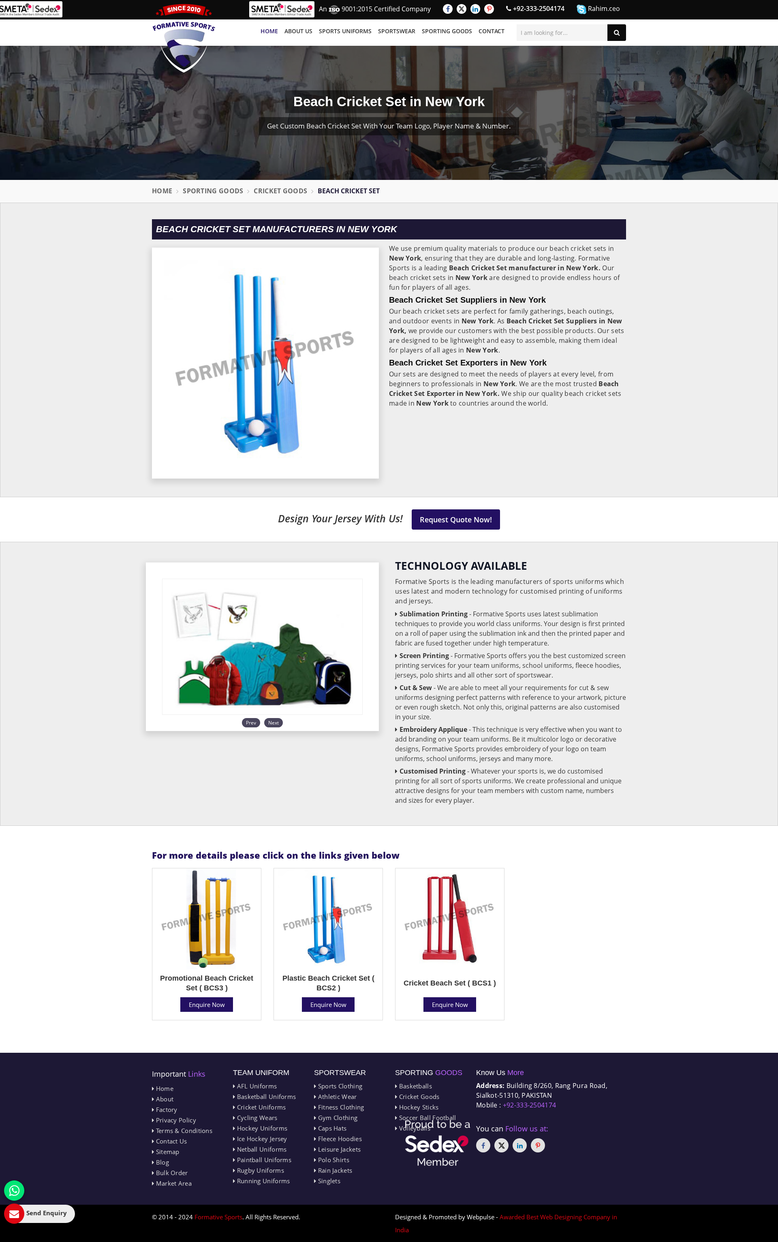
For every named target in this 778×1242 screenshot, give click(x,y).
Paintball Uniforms (263, 1160)
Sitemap (166, 1152)
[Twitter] (461, 9)
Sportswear (396, 31)
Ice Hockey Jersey (261, 1139)
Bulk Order (171, 1173)
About (163, 1099)
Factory (165, 1109)
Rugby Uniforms (259, 1170)
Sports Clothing (339, 1086)
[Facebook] (448, 9)
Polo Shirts (332, 1160)
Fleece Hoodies (339, 1139)
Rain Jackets (334, 1170)
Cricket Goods (280, 190)
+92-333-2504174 (537, 8)
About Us (298, 31)
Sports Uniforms (345, 31)
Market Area (173, 1183)
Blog (161, 1162)
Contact (491, 31)
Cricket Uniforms (260, 1107)
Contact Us (170, 1141)
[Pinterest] (489, 9)
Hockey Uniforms (261, 1128)
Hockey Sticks (417, 1107)
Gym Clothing (336, 1118)
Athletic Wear (336, 1096)
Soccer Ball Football (426, 1118)
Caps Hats (331, 1128)
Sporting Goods (447, 31)
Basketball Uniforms (265, 1096)
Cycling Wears (256, 1118)
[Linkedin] (475, 9)
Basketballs (414, 1086)
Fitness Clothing (340, 1107)
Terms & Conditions (183, 1131)
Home (269, 31)
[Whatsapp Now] (14, 1190)
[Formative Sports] (184, 38)
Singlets (328, 1181)
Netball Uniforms (260, 1149)
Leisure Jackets (338, 1149)
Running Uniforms (262, 1181)
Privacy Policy (175, 1120)
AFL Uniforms (256, 1086)
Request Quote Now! (456, 519)
